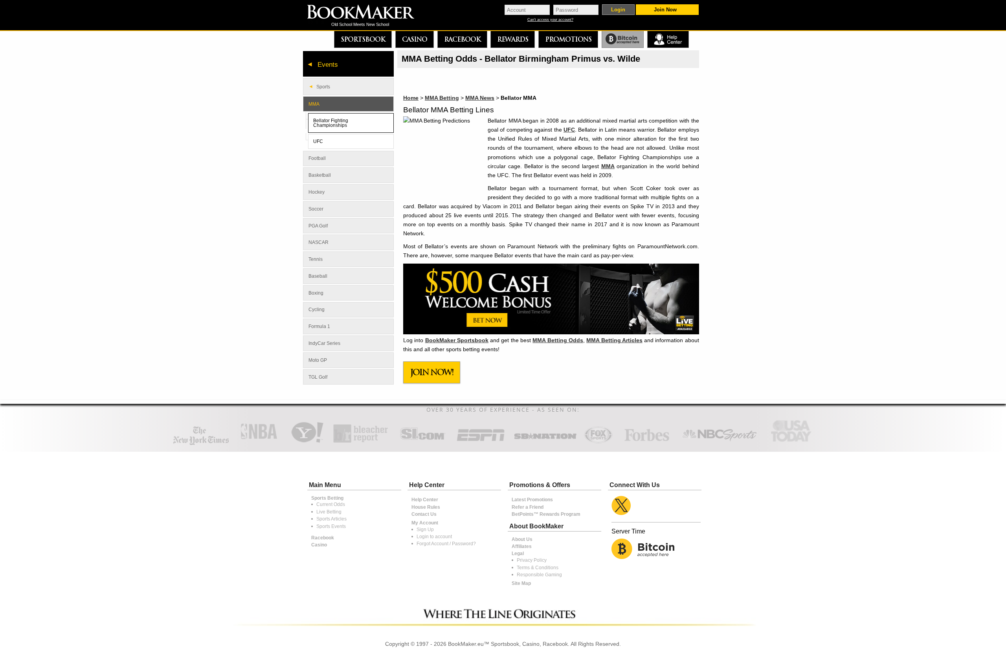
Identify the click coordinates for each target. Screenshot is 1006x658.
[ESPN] (481, 442)
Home (411, 98)
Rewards (512, 39)
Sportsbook (363, 39)
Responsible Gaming (539, 574)
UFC (569, 129)
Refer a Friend (527, 507)
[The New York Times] (201, 443)
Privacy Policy (532, 560)
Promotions (568, 39)
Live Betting (328, 512)
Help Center (424, 499)
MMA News (479, 98)
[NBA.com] (259, 442)
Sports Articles (331, 519)
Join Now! (431, 372)
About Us (522, 539)
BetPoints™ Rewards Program (546, 514)
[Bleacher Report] (360, 442)
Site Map (521, 583)
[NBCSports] (719, 442)
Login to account (434, 536)
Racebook (462, 39)
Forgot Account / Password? (446, 543)
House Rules (425, 507)
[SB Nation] (545, 442)
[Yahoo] (306, 442)
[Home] (366, 13)
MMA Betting (442, 98)
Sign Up (425, 529)
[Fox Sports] (598, 442)
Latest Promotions (532, 499)
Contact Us (424, 514)
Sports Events (331, 526)
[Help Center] (667, 39)
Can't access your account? (550, 20)
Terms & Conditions (537, 567)
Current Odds (330, 504)
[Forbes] (647, 442)
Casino (414, 39)
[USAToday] (792, 442)
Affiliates (522, 546)
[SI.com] (422, 442)
